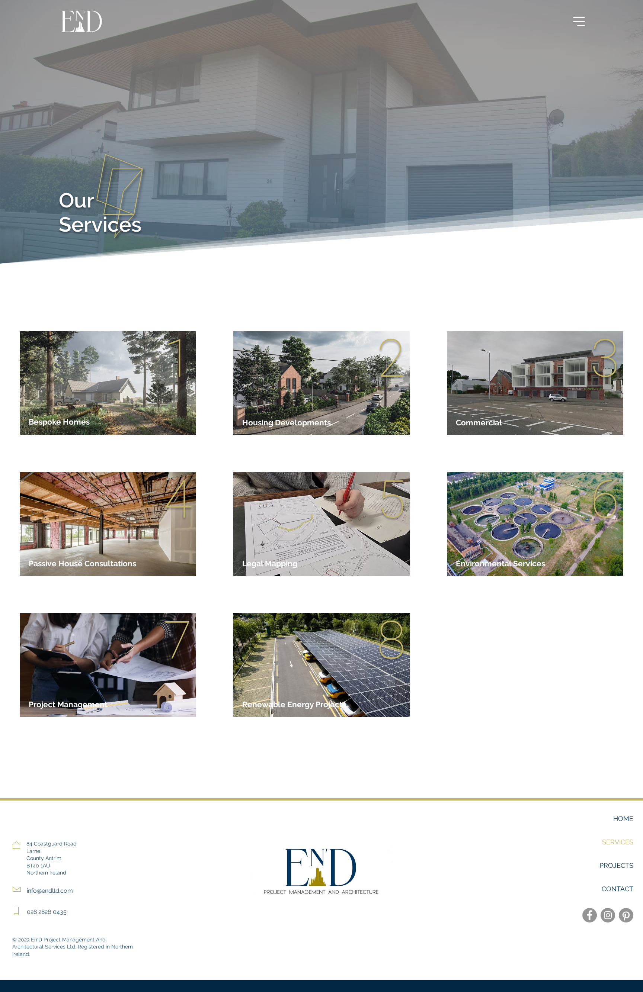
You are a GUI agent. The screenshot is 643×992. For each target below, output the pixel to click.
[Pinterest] (626, 915)
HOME (623, 818)
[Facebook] (589, 915)
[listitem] (108, 383)
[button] (579, 21)
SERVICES (617, 842)
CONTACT (617, 889)
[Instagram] (608, 915)
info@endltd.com (50, 890)
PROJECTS (616, 865)
